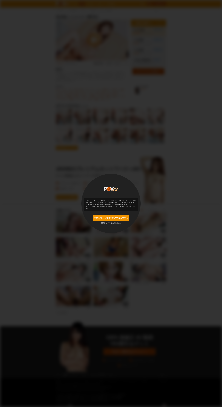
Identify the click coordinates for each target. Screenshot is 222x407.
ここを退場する (116, 223)
